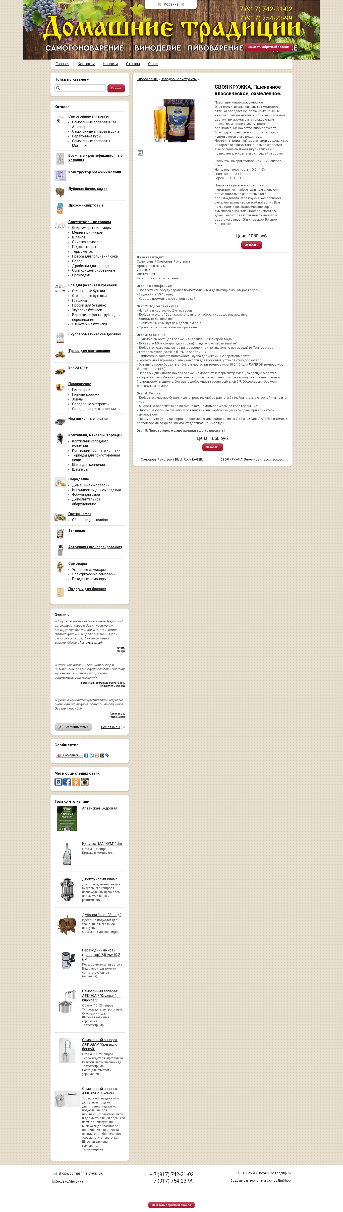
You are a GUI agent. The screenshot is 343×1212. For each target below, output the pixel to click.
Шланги (78, 237)
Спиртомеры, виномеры (91, 228)
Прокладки (81, 275)
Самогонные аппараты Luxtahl (97, 131)
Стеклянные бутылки (89, 296)
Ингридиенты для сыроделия (96, 490)
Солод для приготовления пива (98, 409)
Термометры (82, 251)
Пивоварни (81, 390)
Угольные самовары (89, 570)
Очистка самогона (87, 242)
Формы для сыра (86, 494)
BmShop (284, 1180)
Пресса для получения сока (95, 256)
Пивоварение (147, 79)
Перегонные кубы (86, 136)
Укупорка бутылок (87, 310)
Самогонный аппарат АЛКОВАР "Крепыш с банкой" (100, 1044)
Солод (77, 261)
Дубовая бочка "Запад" (101, 915)
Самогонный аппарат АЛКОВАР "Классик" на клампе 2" (101, 995)
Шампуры (80, 469)
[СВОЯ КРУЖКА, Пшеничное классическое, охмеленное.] (173, 120)
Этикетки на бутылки (89, 324)
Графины (79, 300)
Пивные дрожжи (85, 394)
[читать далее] (90, 642)
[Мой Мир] (102, 755)
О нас (153, 64)
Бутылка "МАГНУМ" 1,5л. (102, 844)
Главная (62, 64)
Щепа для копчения (88, 465)
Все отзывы (110, 727)
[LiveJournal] (107, 755)
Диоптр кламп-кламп (100, 879)
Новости (110, 64)
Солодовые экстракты (90, 404)
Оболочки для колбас (90, 520)
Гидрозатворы (84, 247)
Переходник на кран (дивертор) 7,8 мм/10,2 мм (101, 954)
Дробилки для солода (90, 266)
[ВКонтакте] (86, 755)
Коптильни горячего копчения (97, 450)
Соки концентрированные (93, 270)
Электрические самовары (93, 574)
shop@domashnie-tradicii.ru (81, 1173)
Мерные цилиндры (87, 232)
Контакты (86, 64)
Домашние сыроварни (90, 485)
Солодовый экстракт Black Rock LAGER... (172, 459)
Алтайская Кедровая (99, 808)
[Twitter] (91, 755)
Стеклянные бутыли (88, 291)
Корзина (171, 4)
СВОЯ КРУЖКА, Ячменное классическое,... (252, 459)
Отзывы (133, 64)
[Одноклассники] (97, 755)
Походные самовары (89, 579)
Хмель (77, 399)
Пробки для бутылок (89, 305)
